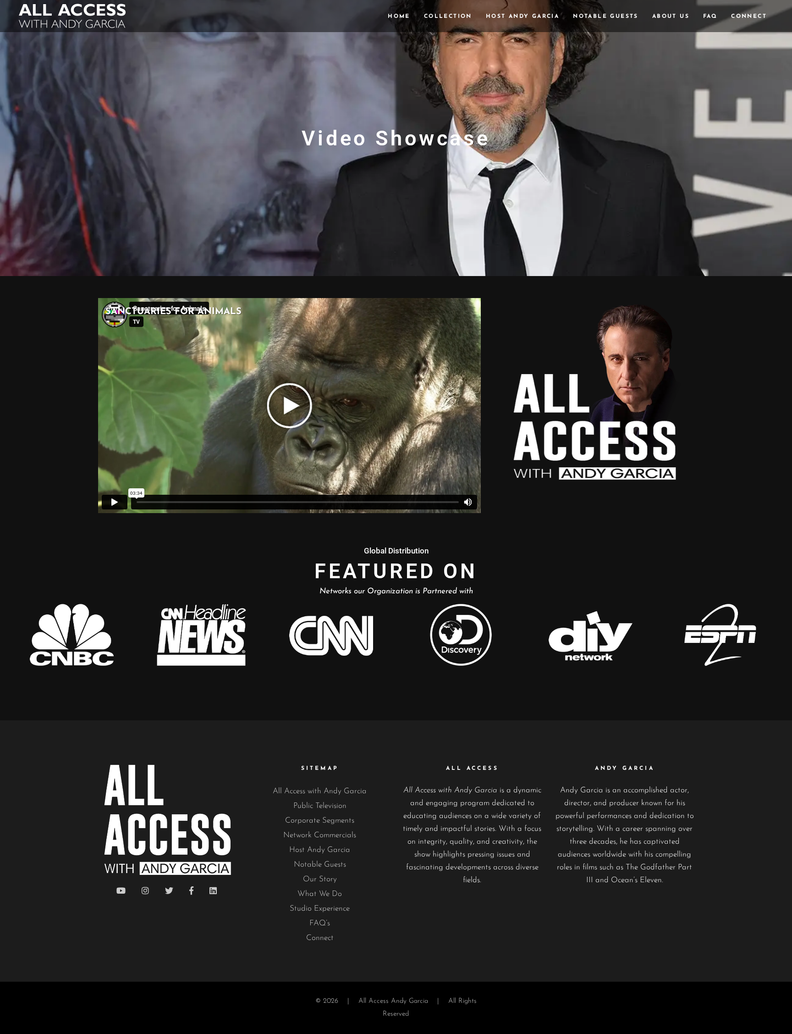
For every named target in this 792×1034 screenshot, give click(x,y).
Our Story (320, 879)
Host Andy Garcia (319, 850)
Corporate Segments (319, 820)
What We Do (319, 894)
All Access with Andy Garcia (320, 791)
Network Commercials (319, 835)
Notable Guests (320, 864)
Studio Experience (320, 908)
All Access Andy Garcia (393, 1001)
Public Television (319, 806)
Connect (320, 938)
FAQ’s (319, 923)
